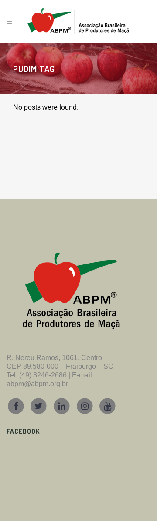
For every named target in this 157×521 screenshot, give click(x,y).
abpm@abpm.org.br (37, 383)
